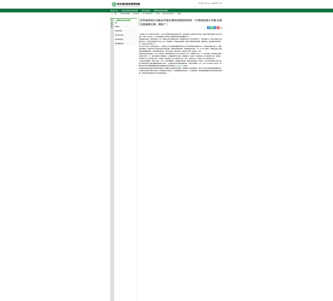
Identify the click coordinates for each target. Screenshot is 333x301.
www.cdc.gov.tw (179, 66)
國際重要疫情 (119, 43)
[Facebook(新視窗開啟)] (208, 27)
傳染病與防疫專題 (130, 10)
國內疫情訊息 (119, 39)
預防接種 (146, 10)
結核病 (158, 13)
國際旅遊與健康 (161, 10)
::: (110, 17)
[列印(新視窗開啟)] (214, 27)
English (208, 3)
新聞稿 (179, 13)
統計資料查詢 (119, 35)
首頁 (115, 13)
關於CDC (115, 10)
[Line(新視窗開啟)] (211, 27)
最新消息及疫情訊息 (168, 13)
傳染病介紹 (136, 13)
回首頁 (202, 3)
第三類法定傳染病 (148, 13)
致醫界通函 (118, 31)
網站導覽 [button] (215, 3)
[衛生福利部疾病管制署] (126, 4)
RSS (221, 3)
